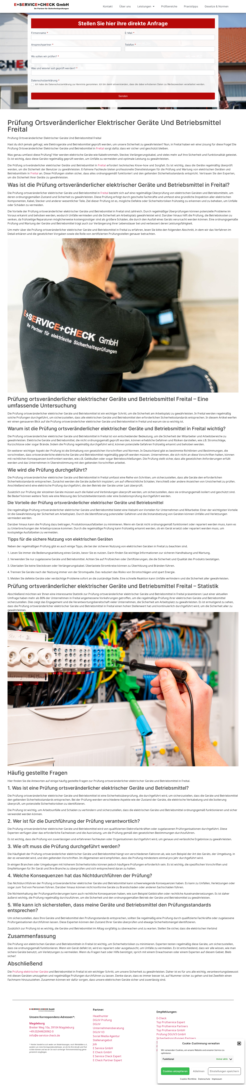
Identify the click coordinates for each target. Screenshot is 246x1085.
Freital (100, 148)
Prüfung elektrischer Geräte (30, 971)
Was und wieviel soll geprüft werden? (54, 68)
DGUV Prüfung (102, 1020)
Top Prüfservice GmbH (170, 1030)
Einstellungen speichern (224, 1071)
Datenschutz (204, 1079)
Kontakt (108, 6)
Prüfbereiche (169, 6)
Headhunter (100, 1016)
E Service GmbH (103, 1048)
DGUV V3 (98, 1032)
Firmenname (39, 33)
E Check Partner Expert (107, 1060)
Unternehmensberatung (108, 1028)
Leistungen (144, 6)
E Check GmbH (102, 1052)
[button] (239, 1043)
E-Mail (129, 33)
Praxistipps (191, 6)
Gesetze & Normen (216, 6)
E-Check (161, 1018)
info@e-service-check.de (44, 1035)
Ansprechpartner (42, 44)
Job (95, 1044)
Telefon (130, 44)
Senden (123, 96)
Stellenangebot (102, 1040)
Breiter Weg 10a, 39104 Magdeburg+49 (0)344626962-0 (51, 1027)
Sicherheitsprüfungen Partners (176, 1038)
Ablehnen (198, 1071)
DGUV (97, 1024)
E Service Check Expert (108, 1056)
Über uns (125, 6)
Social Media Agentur (106, 1036)
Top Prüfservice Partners (172, 1026)
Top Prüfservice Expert (170, 1022)
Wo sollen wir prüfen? (45, 56)
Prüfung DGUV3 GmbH (171, 1034)
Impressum (217, 1079)
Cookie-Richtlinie (188, 1079)
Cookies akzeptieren (175, 1071)
